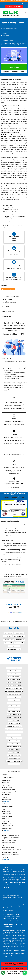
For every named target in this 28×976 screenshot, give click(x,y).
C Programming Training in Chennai (14, 761)
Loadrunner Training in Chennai (14, 743)
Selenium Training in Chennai (14, 735)
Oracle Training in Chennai (14, 705)
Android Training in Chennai (14, 671)
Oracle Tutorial (20, 639)
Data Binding (6, 306)
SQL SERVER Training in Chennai (14, 755)
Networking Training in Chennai (14, 694)
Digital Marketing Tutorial (14, 649)
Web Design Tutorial (19, 636)
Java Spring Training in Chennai (14, 717)
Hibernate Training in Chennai (14, 697)
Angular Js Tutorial (8, 639)
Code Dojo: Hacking (7, 319)
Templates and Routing (9, 311)
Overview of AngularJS (9, 293)
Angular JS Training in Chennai (14, 746)
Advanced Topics (8, 316)
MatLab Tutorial (19, 643)
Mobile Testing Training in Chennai (14, 738)
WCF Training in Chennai (14, 723)
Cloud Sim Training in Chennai (14, 682)
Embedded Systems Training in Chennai (14, 691)
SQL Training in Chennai (14, 752)
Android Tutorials (19, 633)
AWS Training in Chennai (14, 749)
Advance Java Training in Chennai (14, 668)
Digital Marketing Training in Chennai (14, 688)
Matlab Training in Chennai (14, 700)
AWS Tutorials (7, 636)
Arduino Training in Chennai (14, 673)
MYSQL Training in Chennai (14, 758)
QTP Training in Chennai (14, 740)
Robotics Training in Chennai (14, 711)
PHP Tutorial (8, 643)
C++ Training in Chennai (14, 764)
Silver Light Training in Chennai (14, 714)
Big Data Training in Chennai (14, 679)
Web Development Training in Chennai (14, 729)
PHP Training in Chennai (14, 708)
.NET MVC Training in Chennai (14, 703)
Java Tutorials (8, 633)
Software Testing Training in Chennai (14, 732)
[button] (25, 13)
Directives (6, 314)
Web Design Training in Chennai (14, 726)
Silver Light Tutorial (14, 646)
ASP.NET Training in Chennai (14, 676)
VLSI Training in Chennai (14, 720)
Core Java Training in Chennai (14, 685)
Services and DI (7, 309)
